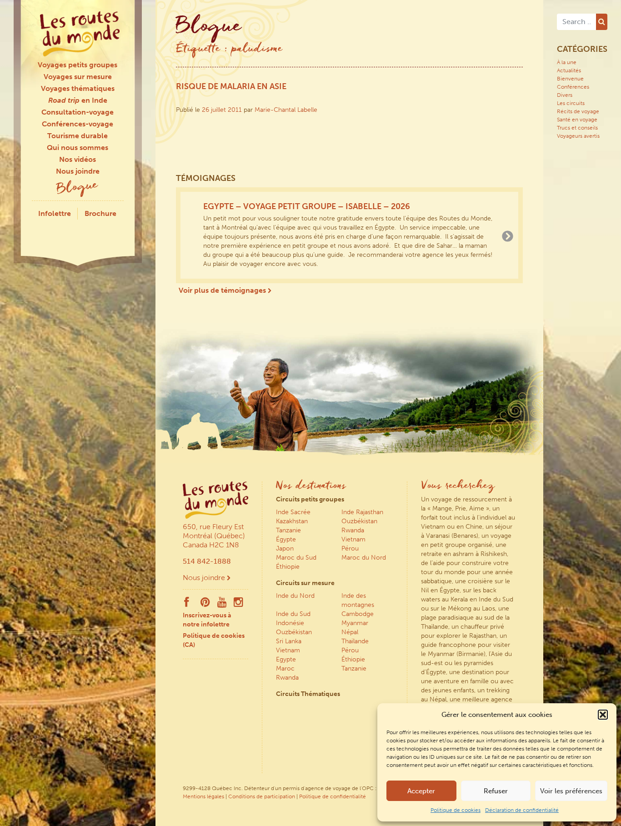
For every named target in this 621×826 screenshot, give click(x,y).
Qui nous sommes (77, 147)
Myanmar (354, 623)
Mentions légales (203, 796)
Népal (349, 632)
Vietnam (353, 539)
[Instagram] (238, 604)
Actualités (569, 70)
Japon (285, 548)
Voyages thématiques (78, 88)
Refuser (496, 791)
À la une (566, 62)
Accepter (421, 791)
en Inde (77, 100)
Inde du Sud (293, 614)
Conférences (573, 87)
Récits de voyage (578, 111)
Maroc (285, 668)
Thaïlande (355, 641)
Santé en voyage (577, 119)
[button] (602, 714)
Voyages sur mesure (78, 76)
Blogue (78, 188)
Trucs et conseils (577, 128)
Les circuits (571, 103)
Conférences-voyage (77, 124)
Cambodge (357, 614)
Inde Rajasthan (362, 512)
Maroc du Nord (363, 557)
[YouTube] (222, 604)
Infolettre (54, 213)
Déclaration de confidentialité (522, 810)
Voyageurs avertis (578, 136)
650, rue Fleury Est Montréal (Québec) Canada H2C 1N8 (214, 535)
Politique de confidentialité (332, 796)
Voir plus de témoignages (223, 290)
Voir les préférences (571, 791)
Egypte (286, 659)
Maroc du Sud (296, 557)
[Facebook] (186, 604)
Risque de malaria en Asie (231, 86)
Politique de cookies (456, 810)
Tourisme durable (77, 135)
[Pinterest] (205, 604)
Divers (564, 95)
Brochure (100, 213)
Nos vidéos (77, 159)
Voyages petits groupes (77, 64)
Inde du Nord (295, 596)
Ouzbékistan (359, 521)
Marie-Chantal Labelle (286, 110)
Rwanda (352, 530)
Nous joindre (78, 171)
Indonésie (290, 623)
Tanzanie (288, 530)
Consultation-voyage (77, 112)
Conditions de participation (261, 796)
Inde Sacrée (293, 512)
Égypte (286, 539)
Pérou (350, 548)
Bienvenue (570, 78)
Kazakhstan (292, 521)
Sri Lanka (288, 641)
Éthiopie (288, 567)
